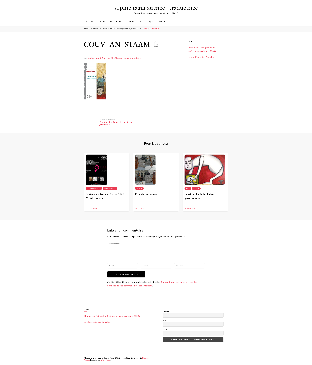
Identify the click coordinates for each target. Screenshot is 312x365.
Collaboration (94, 188)
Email (165, 329)
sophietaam (94, 58)
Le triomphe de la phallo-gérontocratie (199, 196)
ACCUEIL (90, 22)
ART (129, 22)
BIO (100, 22)
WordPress (105, 360)
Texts (139, 188)
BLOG (141, 22)
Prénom (166, 311)
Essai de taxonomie (146, 194)
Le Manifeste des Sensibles (201, 57)
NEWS (95, 29)
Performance (109, 188)
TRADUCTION (116, 22)
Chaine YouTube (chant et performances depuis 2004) (112, 316)
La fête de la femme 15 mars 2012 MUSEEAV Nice (105, 196)
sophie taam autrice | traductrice (156, 7)
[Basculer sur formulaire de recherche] (227, 22)
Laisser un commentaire (128, 58)
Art (188, 188)
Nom (164, 320)
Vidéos (162, 22)
